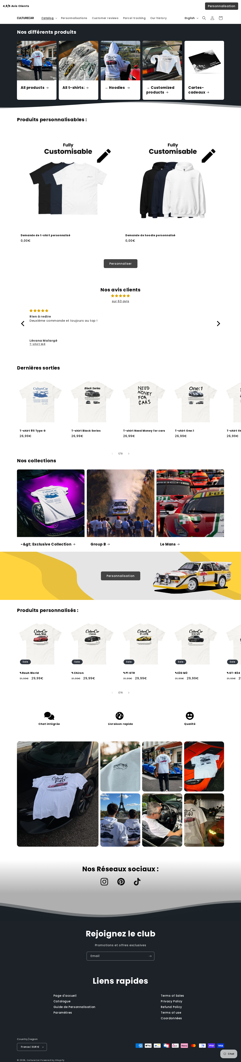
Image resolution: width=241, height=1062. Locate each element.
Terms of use (171, 1013)
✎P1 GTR (129, 673)
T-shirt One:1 (184, 431)
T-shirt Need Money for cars (144, 431)
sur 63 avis (120, 301)
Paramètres (62, 1013)
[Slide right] (129, 453)
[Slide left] (112, 453)
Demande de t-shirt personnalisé (45, 235)
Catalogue (61, 1001)
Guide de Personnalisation (74, 1007)
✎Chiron (77, 673)
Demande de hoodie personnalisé (150, 235)
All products (33, 88)
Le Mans (168, 544)
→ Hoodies (115, 88)
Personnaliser (120, 264)
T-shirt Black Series (86, 431)
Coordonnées (171, 1018)
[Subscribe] (150, 956)
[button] (49, 18)
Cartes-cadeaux (196, 90)
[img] (121, 296)
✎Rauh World (29, 673)
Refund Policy (171, 1007)
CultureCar (33, 1060)
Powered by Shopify (52, 1060)
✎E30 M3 (181, 673)
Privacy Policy (171, 1001)
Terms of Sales (172, 996)
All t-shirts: (74, 88)
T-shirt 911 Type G (33, 431)
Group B (98, 544)
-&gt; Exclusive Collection (46, 544)
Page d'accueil (64, 996)
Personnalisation (221, 6)
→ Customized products (160, 90)
